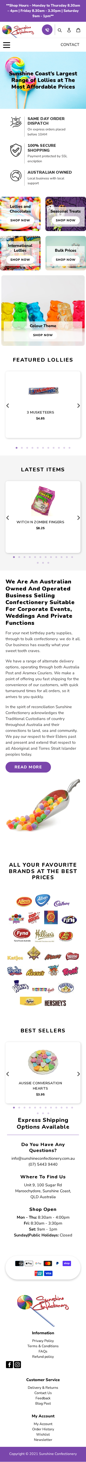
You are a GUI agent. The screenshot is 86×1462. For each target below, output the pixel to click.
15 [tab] (48, 563)
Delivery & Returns (43, 1387)
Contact (70, 44)
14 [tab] (43, 563)
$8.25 (40, 528)
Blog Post (43, 1403)
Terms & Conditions (43, 1346)
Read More (28, 767)
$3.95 (40, 1094)
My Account (43, 1424)
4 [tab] (32, 448)
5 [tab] (38, 448)
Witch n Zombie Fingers (40, 522)
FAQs (43, 1351)
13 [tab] (38, 563)
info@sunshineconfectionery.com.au (43, 1158)
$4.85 (40, 418)
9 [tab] (59, 448)
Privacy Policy (43, 1340)
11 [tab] (69, 448)
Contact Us (43, 1393)
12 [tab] (72, 557)
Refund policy (43, 1356)
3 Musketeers (40, 412)
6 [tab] (43, 448)
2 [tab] (22, 448)
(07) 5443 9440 (43, 1164)
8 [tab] (53, 448)
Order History (43, 1429)
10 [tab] (64, 448)
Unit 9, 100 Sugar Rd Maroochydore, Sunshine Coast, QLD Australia (43, 1190)
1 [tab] (16, 448)
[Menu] (6, 45)
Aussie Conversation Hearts (40, 1086)
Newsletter (43, 1439)
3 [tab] (27, 448)
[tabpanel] (43, 399)
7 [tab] (48, 448)
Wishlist (43, 1434)
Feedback (43, 1398)
